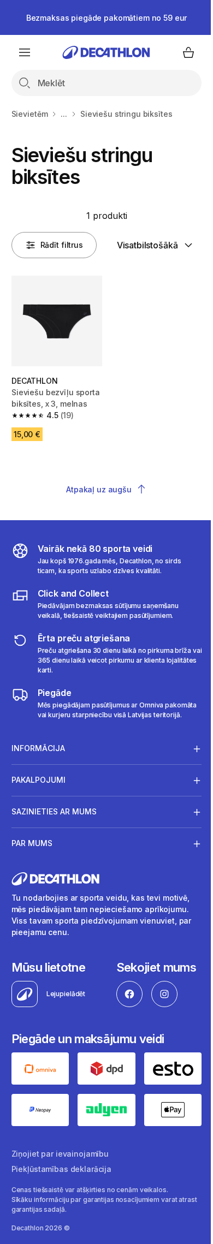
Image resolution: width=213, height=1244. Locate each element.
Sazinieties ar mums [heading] (54, 854)
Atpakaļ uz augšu (99, 489)
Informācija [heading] (38, 791)
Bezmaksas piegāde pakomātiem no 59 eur (106, 17)
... (64, 113)
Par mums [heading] (31, 886)
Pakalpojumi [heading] (38, 823)
